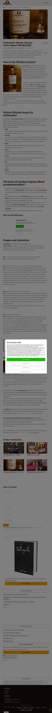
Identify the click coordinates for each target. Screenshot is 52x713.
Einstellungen (26, 367)
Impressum (29, 371)
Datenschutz (23, 371)
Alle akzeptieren (26, 359)
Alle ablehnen (26, 363)
